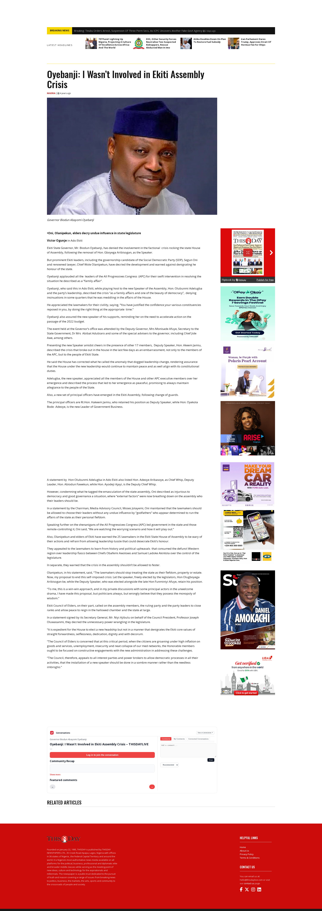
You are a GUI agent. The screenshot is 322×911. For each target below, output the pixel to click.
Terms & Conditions (250, 857)
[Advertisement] (132, 700)
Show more (55, 774)
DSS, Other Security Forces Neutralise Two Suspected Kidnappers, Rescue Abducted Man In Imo (161, 43)
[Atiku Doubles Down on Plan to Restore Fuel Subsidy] (186, 43)
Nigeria (51, 93)
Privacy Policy (247, 854)
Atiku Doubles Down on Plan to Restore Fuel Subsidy (210, 40)
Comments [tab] (166, 739)
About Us (244, 850)
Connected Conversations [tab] (198, 739)
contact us (249, 883)
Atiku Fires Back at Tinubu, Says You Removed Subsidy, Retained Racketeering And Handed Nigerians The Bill (137, 30)
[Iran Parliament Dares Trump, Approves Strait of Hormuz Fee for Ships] (233, 43)
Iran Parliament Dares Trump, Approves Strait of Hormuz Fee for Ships (256, 42)
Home (243, 847)
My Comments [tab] (179, 739)
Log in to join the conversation (102, 755)
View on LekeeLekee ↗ (205, 733)
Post (211, 760)
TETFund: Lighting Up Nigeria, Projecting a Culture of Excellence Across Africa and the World (115, 43)
